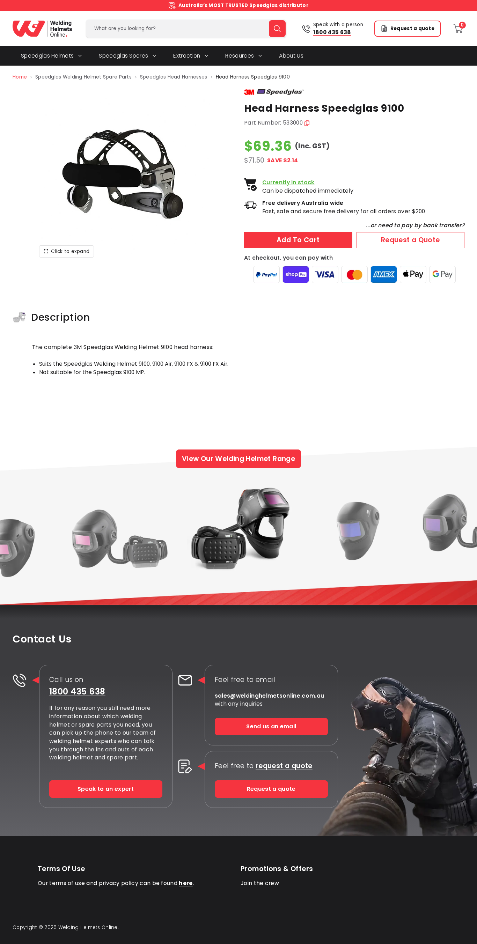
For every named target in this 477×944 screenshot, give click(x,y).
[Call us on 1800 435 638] (20, 680)
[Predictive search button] (277, 28)
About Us (291, 55)
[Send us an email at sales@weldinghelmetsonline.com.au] (185, 680)
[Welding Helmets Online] (42, 29)
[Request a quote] (185, 766)
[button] (123, 174)
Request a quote (412, 28)
